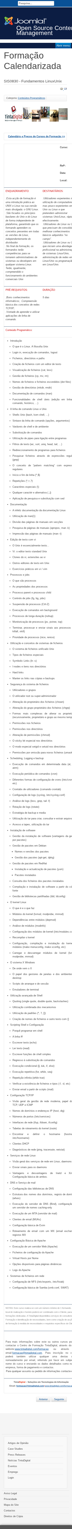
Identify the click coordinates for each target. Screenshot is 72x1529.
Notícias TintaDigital (19, 1460)
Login (11, 1477)
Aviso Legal (10, 1493)
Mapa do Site (11, 1504)
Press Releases (17, 1454)
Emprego (13, 1472)
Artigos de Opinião (18, 1443)
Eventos (12, 1466)
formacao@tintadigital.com (30, 1386)
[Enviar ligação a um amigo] (65, 89)
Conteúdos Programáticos (31, 98)
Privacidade (10, 1499)
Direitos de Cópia (13, 1516)
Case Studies (15, 1448)
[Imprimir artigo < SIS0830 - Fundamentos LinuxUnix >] (62, 89)
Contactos (9, 1510)
